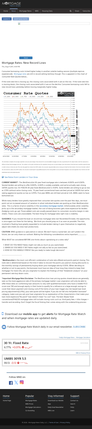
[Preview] (54, 41)
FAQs (72, 407)
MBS (37, 11)
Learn (72, 410)
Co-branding (29, 410)
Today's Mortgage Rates (66, 337)
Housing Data (47, 11)
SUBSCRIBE (79, 327)
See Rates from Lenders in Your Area (21, 177)
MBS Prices (29, 404)
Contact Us (74, 400)
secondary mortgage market (51, 205)
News (14, 11)
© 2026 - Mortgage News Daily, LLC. (34, 422)
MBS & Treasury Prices (83, 353)
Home (5, 11)
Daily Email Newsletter (55, 407)
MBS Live (51, 410)
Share (77, 11)
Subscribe (86, 11)
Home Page (7, 400)
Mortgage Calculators (83, 337)
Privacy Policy (65, 422)
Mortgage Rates (25, 11)
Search (72, 404)
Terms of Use (53, 422)
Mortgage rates (20, 73)
